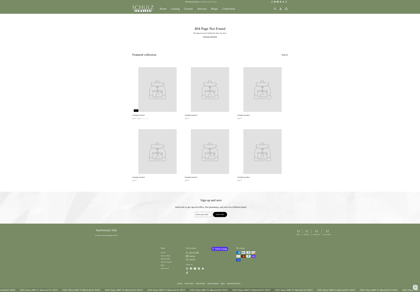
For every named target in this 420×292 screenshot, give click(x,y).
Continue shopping (210, 37)
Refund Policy (165, 259)
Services (202, 8)
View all (285, 55)
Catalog (175, 8)
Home (163, 8)
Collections (228, 8)
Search (163, 252)
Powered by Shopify (234, 283)
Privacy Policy (165, 256)
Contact (188, 8)
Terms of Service (166, 262)
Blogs (214, 8)
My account (165, 268)
